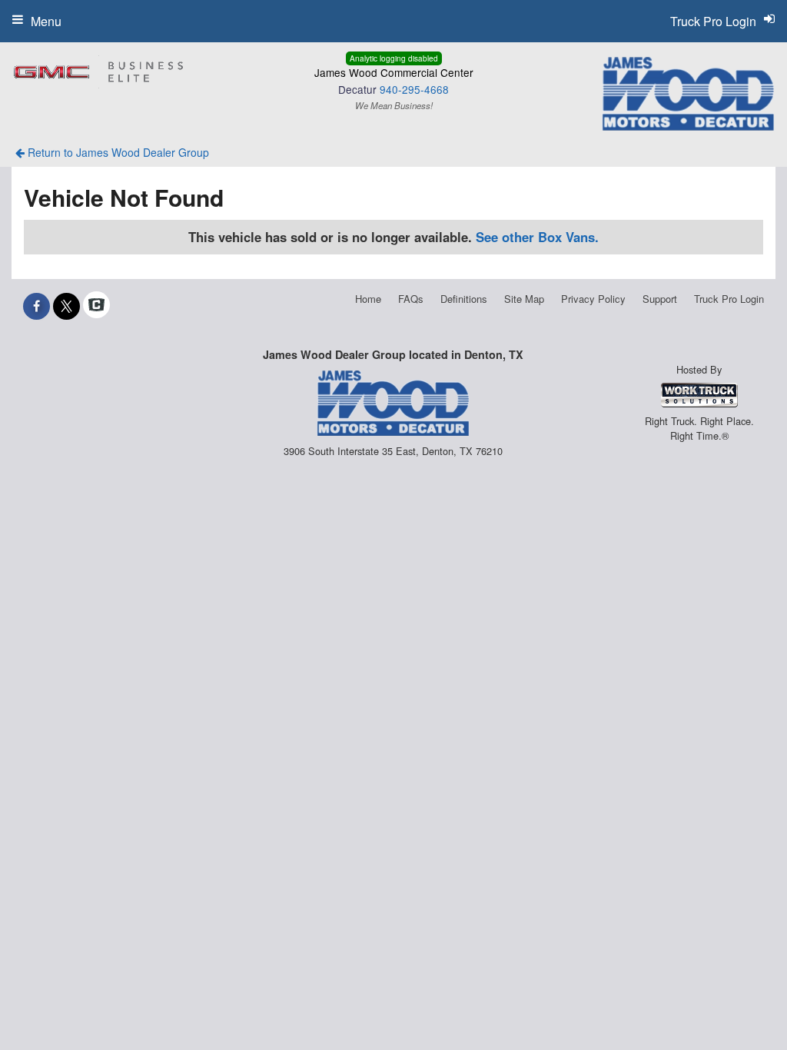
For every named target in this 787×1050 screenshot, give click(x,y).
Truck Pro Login (729, 298)
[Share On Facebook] (36, 306)
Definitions (463, 298)
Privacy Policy (593, 298)
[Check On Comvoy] (96, 306)
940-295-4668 (414, 89)
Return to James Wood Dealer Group (117, 152)
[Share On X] (66, 306)
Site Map (524, 298)
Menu (46, 21)
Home (368, 298)
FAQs (410, 298)
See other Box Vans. (537, 237)
